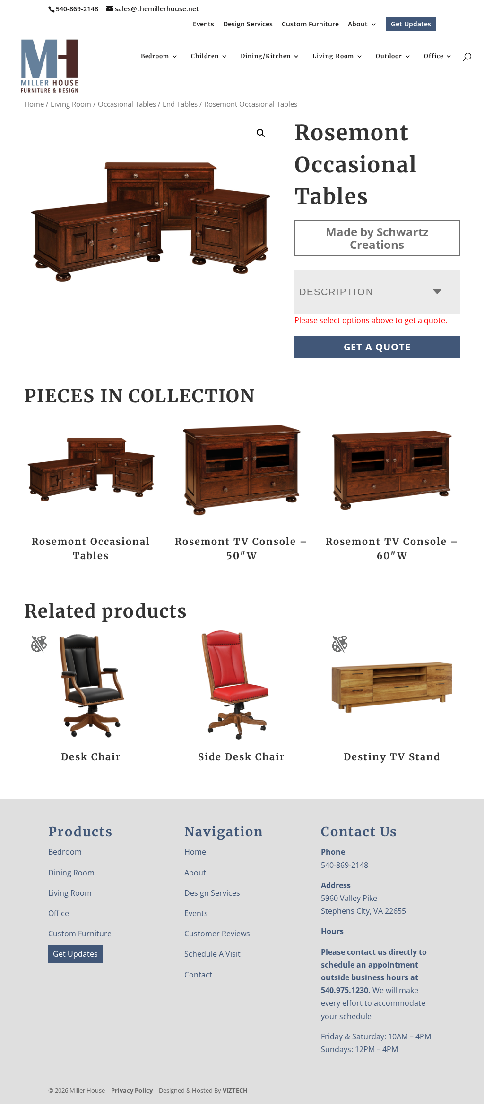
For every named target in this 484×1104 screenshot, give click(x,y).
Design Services (248, 24)
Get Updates (411, 23)
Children (205, 56)
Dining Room (71, 872)
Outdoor (389, 56)
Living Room (333, 56)
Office (433, 56)
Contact (198, 974)
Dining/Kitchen (266, 56)
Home (34, 104)
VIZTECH (235, 1090)
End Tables (180, 104)
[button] (260, 133)
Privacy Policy (132, 1090)
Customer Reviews (217, 933)
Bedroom (155, 56)
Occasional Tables (127, 104)
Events (203, 24)
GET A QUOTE (377, 346)
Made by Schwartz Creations (377, 238)
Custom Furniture (310, 24)
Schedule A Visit (212, 954)
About (358, 24)
